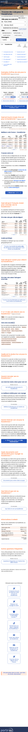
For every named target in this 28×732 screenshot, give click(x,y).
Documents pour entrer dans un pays (14, 480)
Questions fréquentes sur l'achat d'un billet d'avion (14, 561)
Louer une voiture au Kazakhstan (14, 638)
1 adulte (4, 40)
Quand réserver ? (21, 57)
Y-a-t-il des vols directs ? (8, 65)
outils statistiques (13, 187)
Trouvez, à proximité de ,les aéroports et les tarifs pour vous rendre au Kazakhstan (14, 248)
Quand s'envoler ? (21, 54)
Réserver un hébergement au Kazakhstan (14, 649)
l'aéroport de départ (19, 180)
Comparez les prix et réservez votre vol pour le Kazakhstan (14, 593)
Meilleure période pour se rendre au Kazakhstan (14, 407)
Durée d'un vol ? (21, 52)
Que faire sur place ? (22, 62)
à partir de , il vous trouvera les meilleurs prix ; (15, 171)
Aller (3, 30)
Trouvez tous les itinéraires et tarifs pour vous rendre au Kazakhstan (14, 300)
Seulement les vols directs (10, 28)
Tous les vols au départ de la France (14, 660)
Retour (15, 30)
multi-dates (6, 35)
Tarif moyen (6, 57)
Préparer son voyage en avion (14, 604)
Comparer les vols (8, 52)
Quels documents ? (22, 59)
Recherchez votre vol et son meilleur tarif (15, 106)
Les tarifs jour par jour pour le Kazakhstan (14, 387)
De (2, 21)
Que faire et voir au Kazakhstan (14, 509)
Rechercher (21, 40)
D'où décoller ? (7, 59)
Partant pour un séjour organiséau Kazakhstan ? (14, 627)
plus (14, 149)
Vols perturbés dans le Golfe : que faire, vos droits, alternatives (14, 673)
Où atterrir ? (6, 62)
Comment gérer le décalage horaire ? (14, 615)
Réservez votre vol (15, 441)
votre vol (14, 193)
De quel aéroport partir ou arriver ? (22, 29)
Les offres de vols (8, 54)
